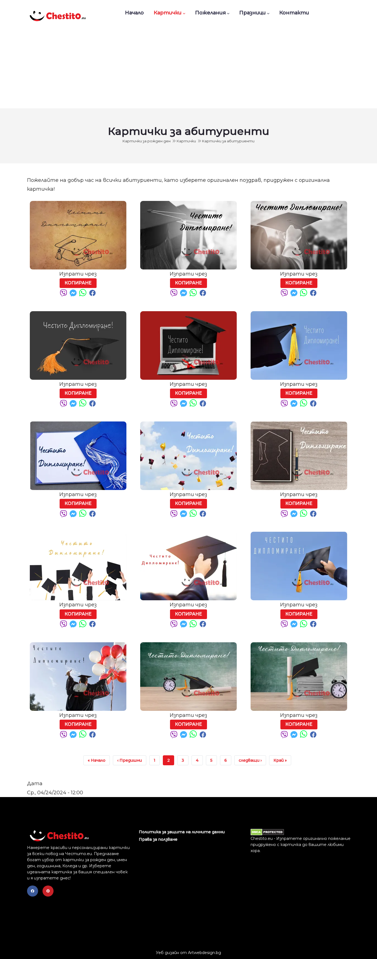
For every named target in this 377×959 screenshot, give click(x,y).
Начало (134, 13)
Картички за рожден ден (147, 141)
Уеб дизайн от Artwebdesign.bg (188, 952)
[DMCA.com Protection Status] (267, 831)
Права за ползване (158, 839)
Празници (252, 13)
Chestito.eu (262, 838)
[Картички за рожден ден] (57, 12)
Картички (168, 13)
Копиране (78, 282)
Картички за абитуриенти (228, 141)
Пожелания (210, 13)
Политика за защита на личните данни (182, 831)
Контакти (294, 13)
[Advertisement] (188, 67)
